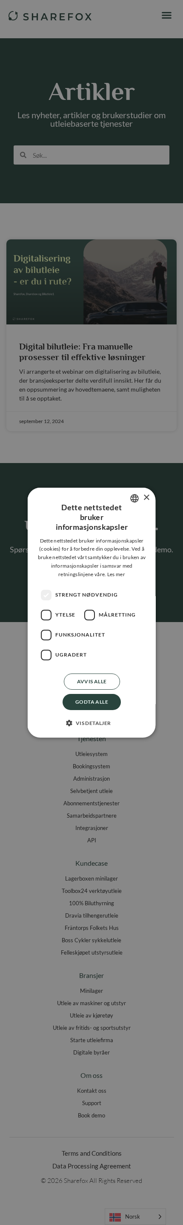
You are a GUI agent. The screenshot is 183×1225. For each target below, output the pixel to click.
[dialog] (91, 612)
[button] (91, 723)
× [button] (146, 498)
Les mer (116, 574)
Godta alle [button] (91, 701)
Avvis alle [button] (91, 681)
